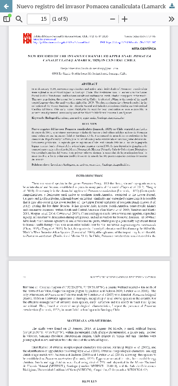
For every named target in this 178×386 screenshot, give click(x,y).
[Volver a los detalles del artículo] (6, 6)
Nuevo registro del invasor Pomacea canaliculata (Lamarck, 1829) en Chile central (97, 6)
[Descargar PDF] (172, 6)
